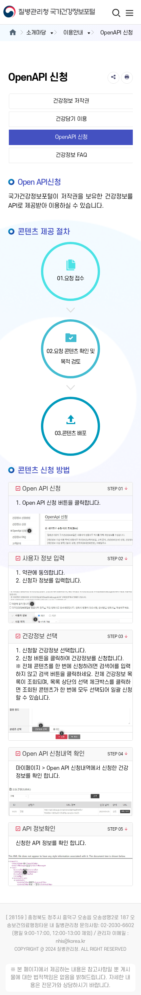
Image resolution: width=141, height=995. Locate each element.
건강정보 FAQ (71, 155)
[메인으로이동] (13, 33)
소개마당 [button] (36, 33)
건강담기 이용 (71, 119)
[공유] (113, 78)
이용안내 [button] (73, 33)
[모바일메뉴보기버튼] (129, 13)
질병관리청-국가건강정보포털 (35, 12)
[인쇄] (127, 78)
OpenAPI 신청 (71, 137)
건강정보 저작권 (71, 101)
